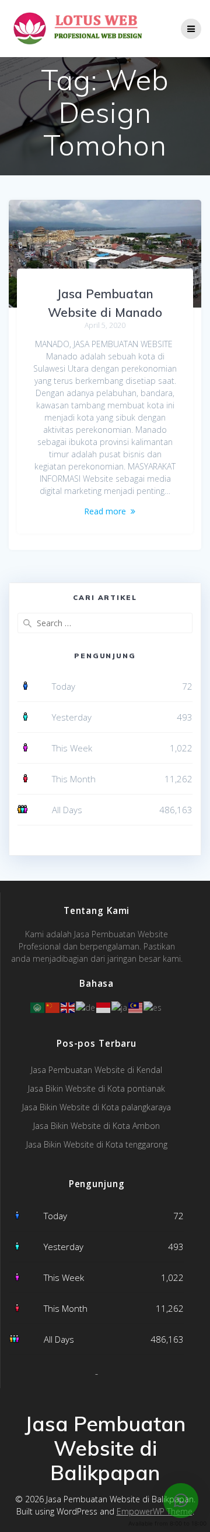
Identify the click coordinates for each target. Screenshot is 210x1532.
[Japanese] (119, 1006)
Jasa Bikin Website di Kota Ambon (96, 1125)
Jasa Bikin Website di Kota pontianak (96, 1088)
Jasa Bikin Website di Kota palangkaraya (96, 1107)
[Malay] (136, 1006)
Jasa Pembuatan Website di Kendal (96, 1069)
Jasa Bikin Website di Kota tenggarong (96, 1144)
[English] (68, 1006)
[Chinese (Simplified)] (53, 1006)
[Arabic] (38, 1006)
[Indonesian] (103, 1006)
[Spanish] (153, 1006)
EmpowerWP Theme (154, 1511)
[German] (86, 1006)
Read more (105, 511)
